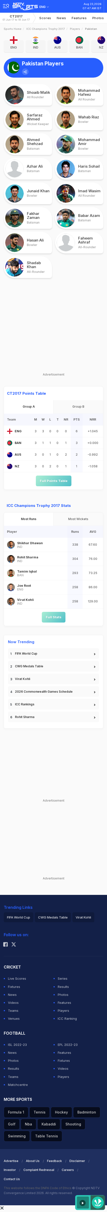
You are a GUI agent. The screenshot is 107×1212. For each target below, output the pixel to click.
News (61, 18)
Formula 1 (16, 1112)
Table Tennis (46, 1136)
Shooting (73, 1124)
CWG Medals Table (29, 666)
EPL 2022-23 (68, 1045)
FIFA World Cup (26, 653)
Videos (13, 1003)
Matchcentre (18, 1085)
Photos (98, 18)
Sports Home (12, 29)
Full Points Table (53, 481)
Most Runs (28, 519)
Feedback (54, 1161)
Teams (13, 1011)
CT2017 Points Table (26, 393)
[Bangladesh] (9, 443)
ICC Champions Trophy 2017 (45, 29)
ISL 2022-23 (17, 1045)
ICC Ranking (67, 1018)
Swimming (17, 1136)
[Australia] (9, 454)
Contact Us (12, 1179)
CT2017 (16, 17)
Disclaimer (77, 1161)
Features (79, 18)
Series (62, 978)
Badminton (86, 1112)
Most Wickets (78, 519)
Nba (28, 1124)
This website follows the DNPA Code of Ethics (38, 1188)
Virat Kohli (22, 679)
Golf (11, 1124)
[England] (9, 431)
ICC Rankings (24, 704)
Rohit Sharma (24, 717)
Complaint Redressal (38, 1170)
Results (63, 987)
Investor (10, 1170)
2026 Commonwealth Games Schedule (44, 691)
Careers (68, 1170)
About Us (33, 1161)
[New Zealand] (9, 466)
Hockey (61, 1112)
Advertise (11, 1161)
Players (75, 29)
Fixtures (14, 987)
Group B (78, 406)
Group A (29, 406)
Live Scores (17, 978)
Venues (14, 1018)
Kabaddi (49, 1124)
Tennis (40, 1112)
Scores (45, 18)
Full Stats (53, 617)
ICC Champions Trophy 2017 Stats (39, 505)
